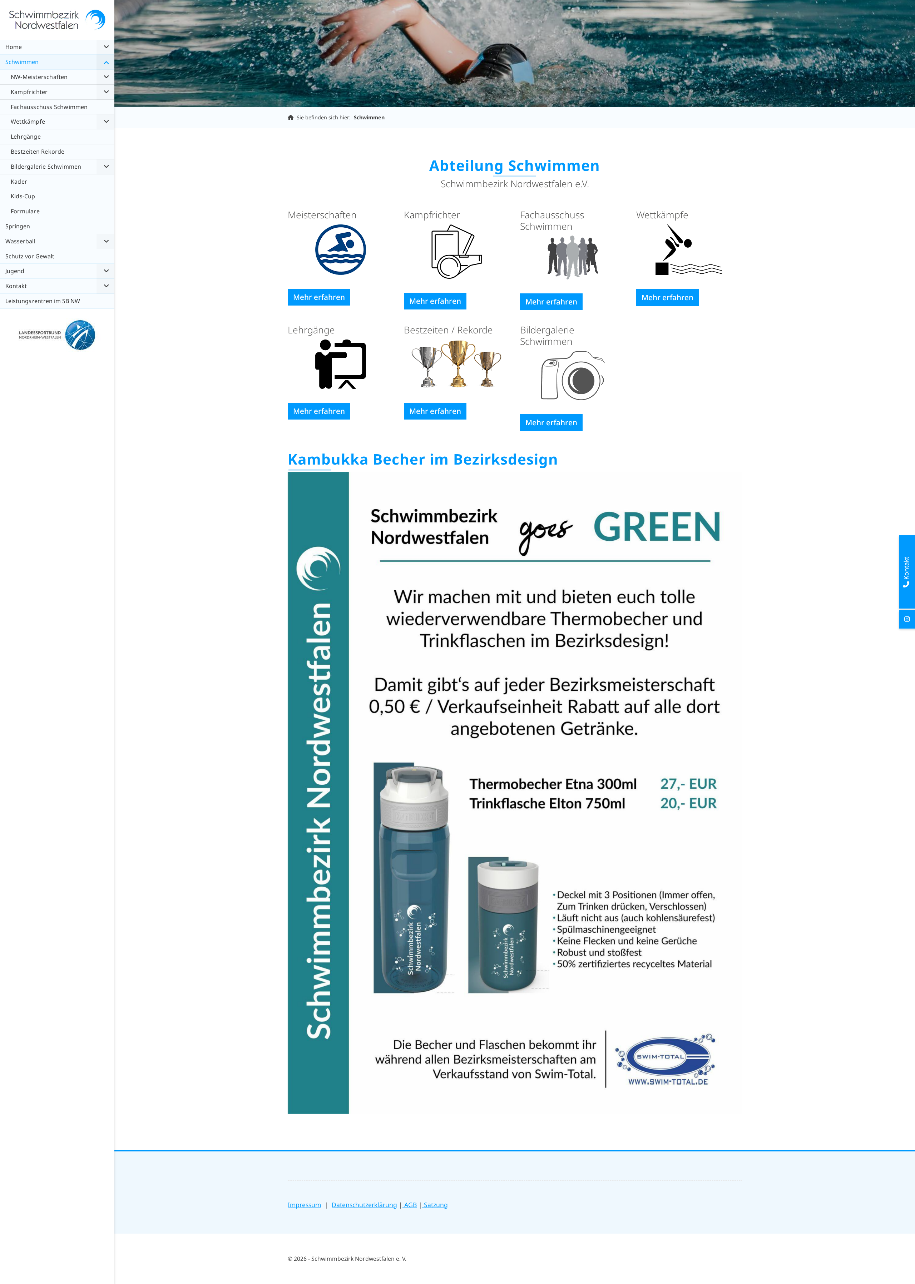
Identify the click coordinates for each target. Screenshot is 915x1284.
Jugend (14, 271)
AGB (409, 1204)
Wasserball (20, 241)
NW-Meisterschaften (39, 77)
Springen (17, 226)
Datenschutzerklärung (364, 1204)
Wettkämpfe (28, 121)
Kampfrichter (29, 92)
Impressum (304, 1204)
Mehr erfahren (319, 297)
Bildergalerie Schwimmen (46, 166)
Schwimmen (369, 117)
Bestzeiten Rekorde (38, 151)
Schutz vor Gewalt (29, 256)
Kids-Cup (23, 196)
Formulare (25, 211)
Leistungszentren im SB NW (42, 301)
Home (13, 47)
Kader (19, 181)
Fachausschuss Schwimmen (49, 107)
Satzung (435, 1204)
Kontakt (16, 286)
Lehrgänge (26, 136)
